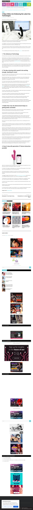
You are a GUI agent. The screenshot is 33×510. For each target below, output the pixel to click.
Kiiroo (11, 190)
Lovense (8, 190)
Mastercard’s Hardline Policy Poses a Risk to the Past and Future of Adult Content (26, 226)
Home (3, 10)
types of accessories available (21, 175)
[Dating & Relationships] (25, 4)
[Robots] (12, 4)
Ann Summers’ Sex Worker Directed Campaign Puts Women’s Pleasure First (7, 213)
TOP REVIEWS (4, 270)
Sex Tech (5, 10)
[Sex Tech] (21, 4)
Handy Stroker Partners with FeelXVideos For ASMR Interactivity (26, 213)
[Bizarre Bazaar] (29, 4)
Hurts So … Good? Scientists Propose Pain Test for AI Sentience (6, 226)
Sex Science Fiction (6, 461)
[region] (10, 504)
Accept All (15, 506)
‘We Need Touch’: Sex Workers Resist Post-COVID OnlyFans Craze (15, 213)
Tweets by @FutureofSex (16, 408)
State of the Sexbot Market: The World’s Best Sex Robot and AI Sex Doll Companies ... (9, 285)
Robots (3, 216)
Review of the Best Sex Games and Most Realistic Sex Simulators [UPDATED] (9, 273)
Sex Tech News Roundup (6, 457)
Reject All (10, 506)
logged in (6, 235)
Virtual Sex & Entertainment (25, 217)
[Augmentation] (16, 4)
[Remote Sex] (4, 4)
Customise (5, 506)
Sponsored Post (4, 17)
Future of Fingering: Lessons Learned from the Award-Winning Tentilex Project (16, 226)
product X (20, 50)
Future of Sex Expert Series (7, 458)
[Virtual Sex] (8, 4)
